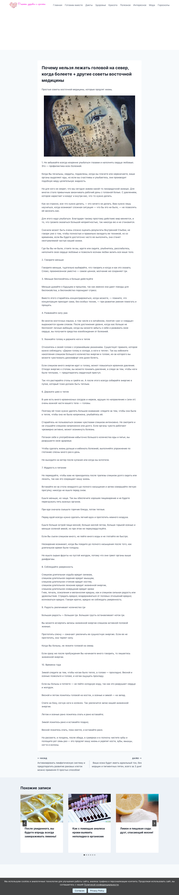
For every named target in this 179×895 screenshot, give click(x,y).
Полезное (125, 5)
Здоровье (100, 5)
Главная (57, 5)
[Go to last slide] (25, 823)
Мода (152, 5)
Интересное (139, 5)
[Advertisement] (89, 30)
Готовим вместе (74, 5)
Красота (113, 5)
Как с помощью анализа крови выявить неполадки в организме (88, 832)
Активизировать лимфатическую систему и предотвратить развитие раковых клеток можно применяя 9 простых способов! (61, 764)
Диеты (89, 5)
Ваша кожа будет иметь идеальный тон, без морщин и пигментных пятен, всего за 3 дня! (117, 762)
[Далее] (154, 823)
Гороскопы (164, 5)
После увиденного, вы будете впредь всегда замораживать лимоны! (40, 832)
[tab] (84, 855)
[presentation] (41, 808)
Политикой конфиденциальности (101, 884)
